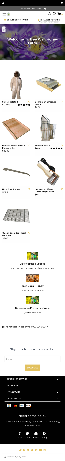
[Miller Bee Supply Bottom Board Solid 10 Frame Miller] (16, 128)
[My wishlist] (54, 14)
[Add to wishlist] (29, 102)
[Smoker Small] (49, 128)
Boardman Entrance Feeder (45, 103)
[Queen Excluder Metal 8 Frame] (16, 216)
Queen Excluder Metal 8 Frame (14, 234)
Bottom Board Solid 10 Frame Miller (14, 146)
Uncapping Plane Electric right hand (45, 190)
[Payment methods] (10, 405)
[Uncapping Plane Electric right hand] (49, 172)
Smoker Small (42, 145)
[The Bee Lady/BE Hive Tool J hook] (16, 172)
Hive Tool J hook (11, 189)
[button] (49, 14)
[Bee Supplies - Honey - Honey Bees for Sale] (8, 14)
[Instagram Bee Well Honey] (44, 450)
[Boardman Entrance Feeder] (49, 85)
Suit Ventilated (10, 102)
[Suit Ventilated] (16, 85)
